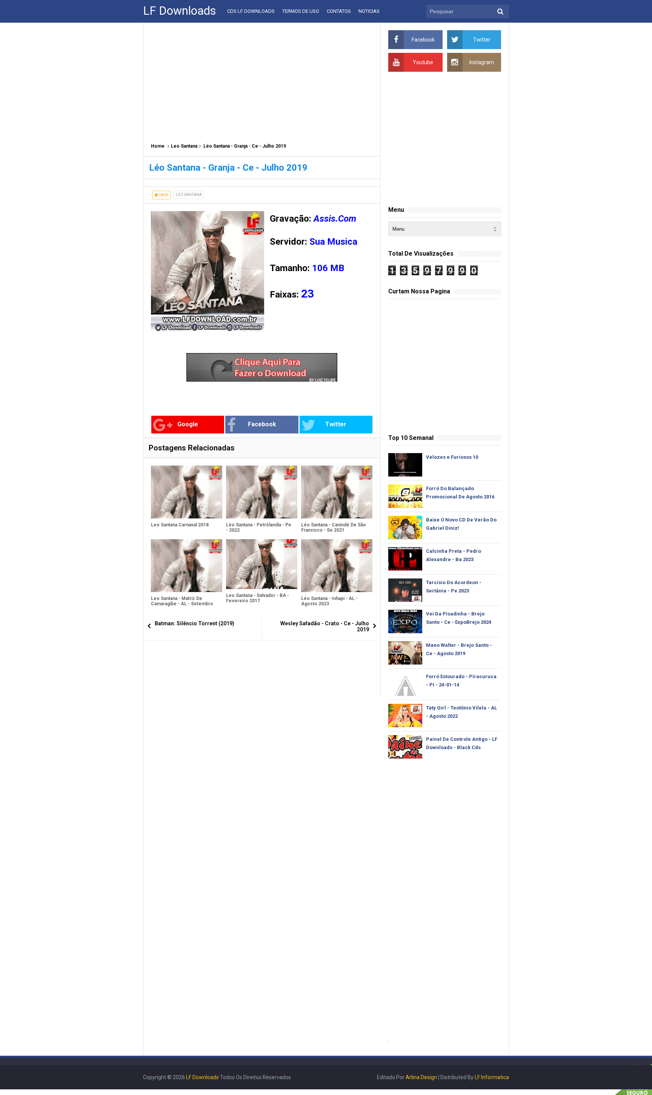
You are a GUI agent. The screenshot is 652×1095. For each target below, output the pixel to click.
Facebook (262, 424)
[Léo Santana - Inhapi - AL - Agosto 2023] (336, 565)
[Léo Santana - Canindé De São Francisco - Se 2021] (336, 492)
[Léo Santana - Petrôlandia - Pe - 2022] (261, 492)
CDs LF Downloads (251, 11)
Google (187, 424)
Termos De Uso (300, 11)
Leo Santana (184, 146)
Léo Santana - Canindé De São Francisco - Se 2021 (333, 527)
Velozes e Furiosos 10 (452, 457)
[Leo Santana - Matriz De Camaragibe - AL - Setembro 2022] (186, 565)
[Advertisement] (261, 79)
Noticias (369, 11)
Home (158, 146)
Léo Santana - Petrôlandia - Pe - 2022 (258, 527)
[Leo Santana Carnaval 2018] (186, 492)
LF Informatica (492, 1077)
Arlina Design (421, 1077)
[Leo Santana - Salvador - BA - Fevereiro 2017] (261, 564)
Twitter (335, 424)
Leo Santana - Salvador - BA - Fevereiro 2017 (257, 598)
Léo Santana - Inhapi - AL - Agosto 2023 (329, 601)
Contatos (339, 11)
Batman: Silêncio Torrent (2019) (194, 623)
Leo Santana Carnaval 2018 (180, 524)
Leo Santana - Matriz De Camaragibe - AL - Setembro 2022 (182, 604)
